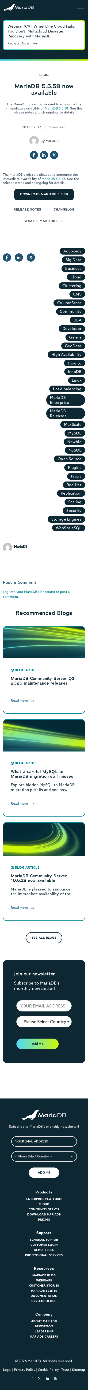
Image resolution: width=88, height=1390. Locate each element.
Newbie (74, 441)
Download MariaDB (44, 1214)
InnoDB (74, 371)
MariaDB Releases (58, 413)
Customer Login (44, 1245)
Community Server (44, 1209)
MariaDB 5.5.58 (56, 108)
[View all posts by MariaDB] (34, 140)
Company (44, 1314)
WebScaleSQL (69, 527)
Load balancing (67, 389)
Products (44, 1192)
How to (74, 363)
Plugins (75, 467)
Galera (75, 337)
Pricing (44, 1219)
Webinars (44, 1280)
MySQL (75, 433)
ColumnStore (69, 302)
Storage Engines (66, 519)
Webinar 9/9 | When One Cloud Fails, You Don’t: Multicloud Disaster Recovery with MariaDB (42, 31)
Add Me (37, 1044)
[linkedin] (47, 1378)
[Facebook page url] (34, 155)
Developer (72, 328)
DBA (77, 320)
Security (73, 510)
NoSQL (75, 450)
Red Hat (74, 484)
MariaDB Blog (44, 1275)
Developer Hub (44, 1301)
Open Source (70, 458)
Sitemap (78, 1370)
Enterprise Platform (44, 1199)
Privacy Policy (24, 1370)
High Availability (66, 354)
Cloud (76, 277)
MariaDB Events (44, 1290)
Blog (44, 75)
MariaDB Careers (44, 1336)
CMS (77, 294)
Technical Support (44, 1239)
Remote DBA (44, 1250)
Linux (77, 380)
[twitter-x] (39, 1378)
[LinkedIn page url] (44, 155)
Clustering (71, 285)
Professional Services (44, 1255)
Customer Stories (44, 1285)
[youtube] (55, 1378)
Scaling (75, 502)
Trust (65, 1370)
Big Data (73, 259)
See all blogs (44, 938)
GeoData (73, 345)
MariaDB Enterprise (59, 400)
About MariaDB (44, 1321)
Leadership (44, 1331)
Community (71, 311)
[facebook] (32, 1378)
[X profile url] (54, 155)
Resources (44, 1268)
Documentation (44, 1296)
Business (73, 268)
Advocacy (72, 251)
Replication (71, 493)
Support (44, 1232)
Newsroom (44, 1326)
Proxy (76, 476)
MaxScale (72, 424)
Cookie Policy (48, 1370)
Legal (7, 1370)
